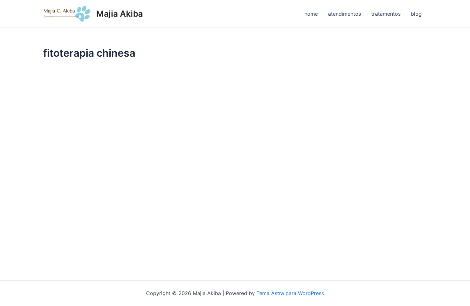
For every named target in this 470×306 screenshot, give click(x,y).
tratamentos (386, 14)
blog (416, 14)
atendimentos (344, 14)
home (311, 14)
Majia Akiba (119, 14)
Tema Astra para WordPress (290, 293)
